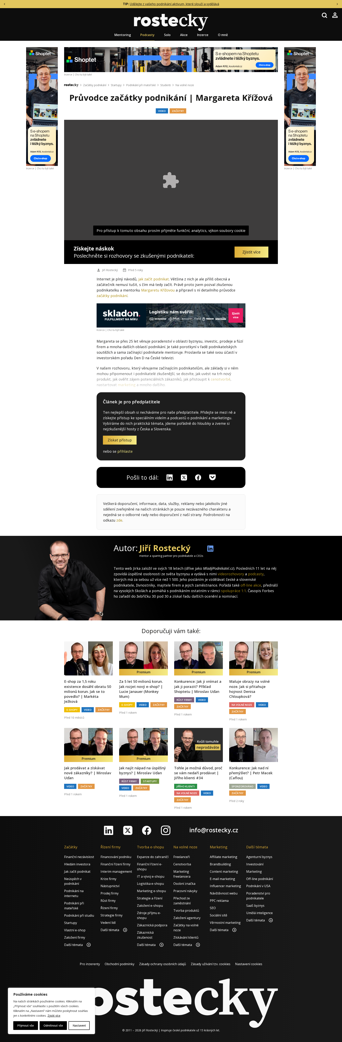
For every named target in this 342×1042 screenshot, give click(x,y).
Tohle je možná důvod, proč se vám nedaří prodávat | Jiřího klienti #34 (198, 773)
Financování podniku (116, 857)
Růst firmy (184, 700)
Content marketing (224, 871)
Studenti (165, 85)
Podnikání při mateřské (141, 85)
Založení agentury (186, 918)
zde (119, 520)
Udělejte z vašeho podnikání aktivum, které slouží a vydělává (174, 4)
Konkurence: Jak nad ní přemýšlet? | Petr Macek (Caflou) (251, 773)
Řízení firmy (109, 908)
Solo (167, 35)
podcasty (256, 573)
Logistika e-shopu (150, 883)
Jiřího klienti (186, 786)
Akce (184, 35)
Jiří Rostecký (110, 270)
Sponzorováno (242, 786)
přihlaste (125, 451)
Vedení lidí (108, 922)
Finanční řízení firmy (115, 864)
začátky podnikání (112, 295)
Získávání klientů (186, 937)
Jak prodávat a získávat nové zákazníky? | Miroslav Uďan (87, 773)
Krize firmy (108, 879)
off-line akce (250, 585)
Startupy (116, 85)
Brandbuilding (220, 864)
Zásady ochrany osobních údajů (162, 964)
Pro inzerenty (90, 964)
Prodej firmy (110, 893)
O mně (223, 35)
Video (162, 111)
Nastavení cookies (248, 964)
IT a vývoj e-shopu (150, 876)
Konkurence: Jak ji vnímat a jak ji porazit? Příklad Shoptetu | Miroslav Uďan (197, 686)
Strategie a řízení (149, 898)
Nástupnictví (110, 886)
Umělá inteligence (259, 913)
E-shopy (72, 709)
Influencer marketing (225, 886)
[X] (184, 477)
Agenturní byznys (259, 857)
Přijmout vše (25, 1025)
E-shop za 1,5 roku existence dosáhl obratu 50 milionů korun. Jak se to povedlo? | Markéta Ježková (87, 691)
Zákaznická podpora (152, 925)
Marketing (254, 871)
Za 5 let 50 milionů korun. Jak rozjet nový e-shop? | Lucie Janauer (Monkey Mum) (141, 689)
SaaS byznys (255, 905)
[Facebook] (146, 830)
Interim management (116, 871)
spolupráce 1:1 (233, 590)
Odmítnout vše (53, 1025)
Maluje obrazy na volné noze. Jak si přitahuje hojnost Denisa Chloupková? (249, 689)
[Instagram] (165, 830)
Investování (254, 864)
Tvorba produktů (186, 910)
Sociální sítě (218, 915)
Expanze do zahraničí (152, 857)
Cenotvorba (182, 864)
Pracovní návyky (185, 891)
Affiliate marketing (223, 857)
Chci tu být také (45, 168)
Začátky (178, 111)
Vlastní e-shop (75, 930)
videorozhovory (231, 573)
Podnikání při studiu (79, 915)
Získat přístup (120, 440)
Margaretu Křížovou (158, 290)
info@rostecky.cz (213, 830)
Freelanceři (181, 857)
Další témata (74, 945)
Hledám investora (77, 864)
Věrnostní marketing (225, 922)
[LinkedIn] (108, 830)
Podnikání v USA (258, 886)
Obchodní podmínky (119, 964)
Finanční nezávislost (79, 857)
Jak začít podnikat (77, 871)
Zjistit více (54, 1015)
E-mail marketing (222, 879)
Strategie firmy (112, 915)
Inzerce (202, 35)
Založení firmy (74, 937)
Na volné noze (184, 85)
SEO (213, 908)
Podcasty (147, 35)
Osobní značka (184, 883)
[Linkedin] (169, 477)
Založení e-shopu (150, 905)
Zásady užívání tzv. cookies (210, 964)
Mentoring (122, 35)
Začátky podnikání (94, 85)
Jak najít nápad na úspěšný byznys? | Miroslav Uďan (142, 770)
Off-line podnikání (259, 879)
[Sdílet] (198, 477)
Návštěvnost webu (224, 893)
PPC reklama (219, 900)
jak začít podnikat (153, 279)
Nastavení (79, 1025)
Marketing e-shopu (151, 891)
